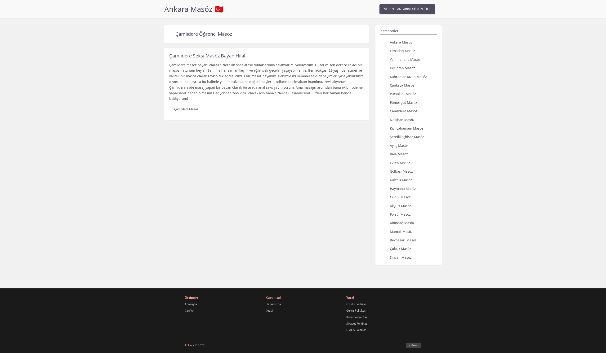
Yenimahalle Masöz (405, 59)
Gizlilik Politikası (356, 304)
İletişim (270, 311)
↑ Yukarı (413, 345)
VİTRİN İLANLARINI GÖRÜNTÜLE (407, 9)
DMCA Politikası (356, 330)
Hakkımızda (273, 304)
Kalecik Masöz (401, 180)
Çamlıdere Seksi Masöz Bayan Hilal (207, 55)
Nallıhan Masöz (402, 120)
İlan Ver (190, 311)
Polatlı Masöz (400, 214)
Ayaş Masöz (399, 145)
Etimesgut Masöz (403, 102)
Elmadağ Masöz (402, 50)
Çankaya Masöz (402, 85)
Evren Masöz (400, 163)
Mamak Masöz (401, 231)
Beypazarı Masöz (403, 240)
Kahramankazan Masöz (408, 76)
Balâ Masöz (399, 154)
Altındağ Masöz (402, 223)
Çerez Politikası (356, 311)
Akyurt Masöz (400, 206)
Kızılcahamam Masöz (406, 128)
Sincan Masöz (401, 257)
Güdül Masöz (400, 197)
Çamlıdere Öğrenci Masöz (203, 34)
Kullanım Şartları (357, 317)
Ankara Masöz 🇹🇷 (194, 9)
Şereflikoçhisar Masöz (407, 137)
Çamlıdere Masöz (403, 111)
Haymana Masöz (403, 188)
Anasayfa (191, 304)
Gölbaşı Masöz (401, 171)
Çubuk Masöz (400, 248)
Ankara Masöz (401, 42)
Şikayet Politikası (357, 324)
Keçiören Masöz (402, 68)
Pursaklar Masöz (403, 94)
